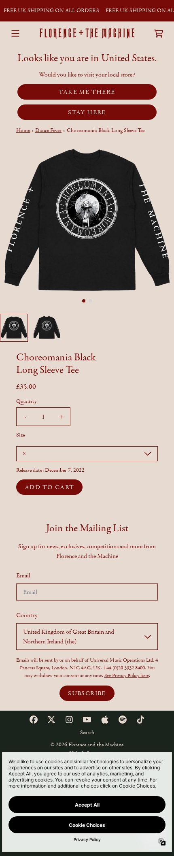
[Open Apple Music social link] (105, 719)
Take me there (87, 92)
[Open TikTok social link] (140, 719)
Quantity (26, 401)
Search (87, 732)
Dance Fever (48, 130)
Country (27, 615)
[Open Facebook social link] (33, 719)
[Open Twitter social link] (51, 719)
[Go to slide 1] (83, 300)
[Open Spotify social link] (123, 719)
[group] (14, 328)
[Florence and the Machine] (87, 33)
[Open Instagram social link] (69, 719)
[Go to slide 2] (90, 300)
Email (23, 575)
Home (23, 130)
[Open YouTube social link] (87, 719)
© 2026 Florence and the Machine (87, 744)
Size (20, 435)
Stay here (87, 112)
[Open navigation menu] (15, 34)
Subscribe (87, 693)
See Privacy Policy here (126, 675)
